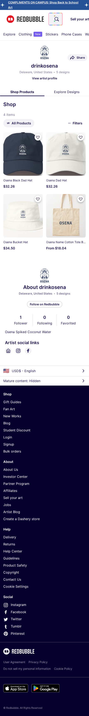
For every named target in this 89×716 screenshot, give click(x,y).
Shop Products (22, 92)
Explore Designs (66, 92)
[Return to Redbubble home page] (25, 19)
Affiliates (10, 491)
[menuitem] (9, 34)
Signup (8, 444)
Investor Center (15, 477)
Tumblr (16, 626)
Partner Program (16, 484)
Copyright (11, 572)
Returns (9, 544)
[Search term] (56, 19)
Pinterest (18, 633)
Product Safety (15, 565)
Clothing (30, 34)
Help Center (12, 551)
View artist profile (44, 78)
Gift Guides (12, 402)
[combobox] (55, 19)
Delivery (9, 537)
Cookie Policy (63, 668)
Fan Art (9, 409)
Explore (9, 34)
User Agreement (14, 662)
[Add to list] (38, 137)
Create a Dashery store (21, 519)
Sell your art (13, 498)
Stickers (52, 34)
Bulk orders (12, 451)
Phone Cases (71, 34)
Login (7, 437)
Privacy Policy (38, 662)
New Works (12, 416)
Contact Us (12, 579)
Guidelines (11, 558)
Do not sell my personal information (27, 668)
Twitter (16, 619)
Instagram (18, 605)
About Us (10, 469)
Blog (6, 423)
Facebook (18, 612)
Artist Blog (11, 512)
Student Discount (16, 430)
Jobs (7, 505)
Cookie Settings (15, 586)
